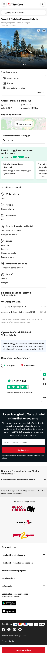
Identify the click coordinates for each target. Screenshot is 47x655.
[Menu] (4, 4)
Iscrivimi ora (23, 450)
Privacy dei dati (8, 641)
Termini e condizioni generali (14, 635)
